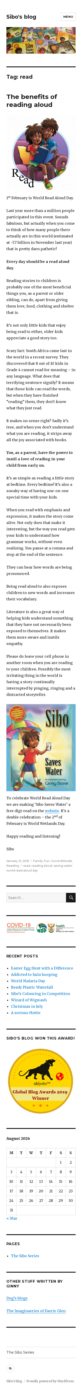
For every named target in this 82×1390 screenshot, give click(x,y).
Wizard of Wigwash (29, 1000)
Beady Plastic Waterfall (32, 987)
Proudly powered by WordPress (50, 1381)
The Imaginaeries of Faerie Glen (36, 1311)
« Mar (11, 1218)
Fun (46, 861)
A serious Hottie (26, 1012)
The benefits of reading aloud (31, 100)
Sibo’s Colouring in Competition (40, 993)
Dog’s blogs (17, 1298)
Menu (68, 16)
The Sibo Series (25, 1256)
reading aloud (41, 865)
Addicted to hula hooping (34, 974)
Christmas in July (27, 1006)
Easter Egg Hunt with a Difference (42, 968)
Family (38, 861)
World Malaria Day (28, 981)
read (26, 865)
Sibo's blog (21, 17)
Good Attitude (61, 861)
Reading (12, 865)
